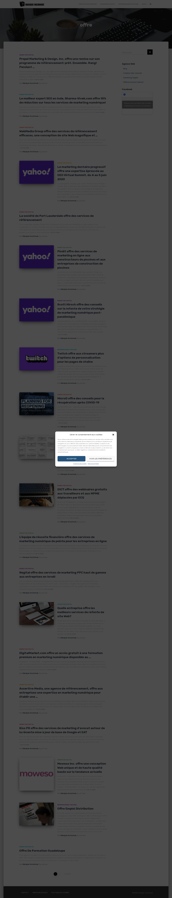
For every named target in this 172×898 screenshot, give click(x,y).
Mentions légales (93, 463)
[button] (113, 434)
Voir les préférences (100, 459)
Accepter (71, 459)
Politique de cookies (80, 463)
